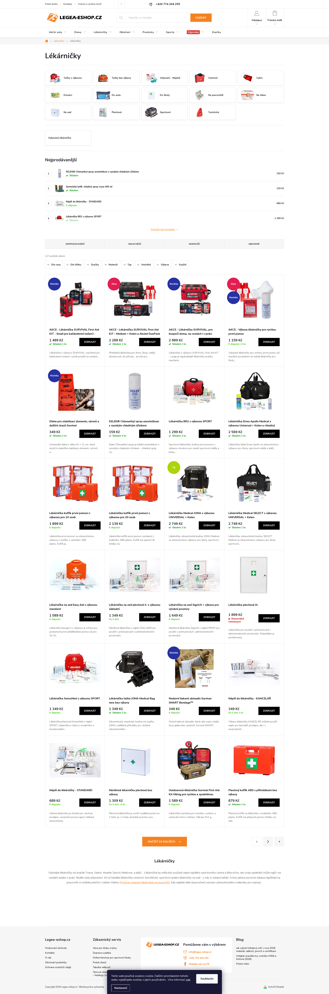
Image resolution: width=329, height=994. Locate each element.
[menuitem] (57, 32)
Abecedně (253, 244)
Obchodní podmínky (56, 962)
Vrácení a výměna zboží (89, 4)
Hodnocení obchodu (56, 948)
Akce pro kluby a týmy (105, 948)
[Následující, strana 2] (268, 841)
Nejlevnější (134, 244)
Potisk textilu (51, 4)
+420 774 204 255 (199, 958)
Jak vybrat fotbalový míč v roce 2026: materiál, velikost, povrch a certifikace (256, 949)
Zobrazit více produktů (163, 229)
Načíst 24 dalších (162, 842)
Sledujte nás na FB (199, 964)
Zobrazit (90, 342)
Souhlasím (207, 979)
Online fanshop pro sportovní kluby (112, 957)
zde (188, 980)
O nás (48, 957)
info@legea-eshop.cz (200, 952)
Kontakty (67, 4)
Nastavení (120, 988)
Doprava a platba (102, 952)
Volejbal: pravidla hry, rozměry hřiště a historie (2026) (256, 957)
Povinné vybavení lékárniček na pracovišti (145, 882)
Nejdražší (194, 244)
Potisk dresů (99, 962)
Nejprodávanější (75, 244)
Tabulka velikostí (101, 967)
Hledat (201, 18)
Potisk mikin (242, 963)
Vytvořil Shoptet (276, 987)
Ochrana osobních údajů (58, 967)
